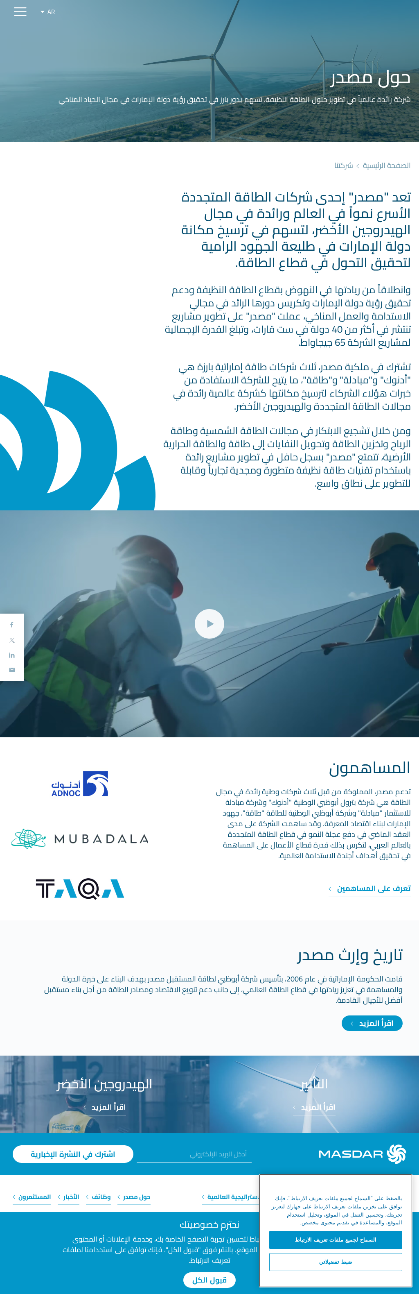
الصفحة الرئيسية (387, 165)
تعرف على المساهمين (372, 888)
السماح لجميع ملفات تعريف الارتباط (335, 1240)
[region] (335, 1230)
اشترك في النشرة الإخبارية (73, 1154)
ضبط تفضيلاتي (335, 1262)
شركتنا (343, 165)
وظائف (100, 1197)
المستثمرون (34, 1197)
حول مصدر (136, 1197)
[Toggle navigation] (20, 11)
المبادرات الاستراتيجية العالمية (248, 1197)
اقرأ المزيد (375, 1023)
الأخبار (70, 1197)
